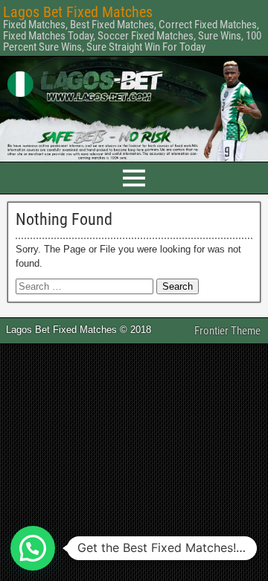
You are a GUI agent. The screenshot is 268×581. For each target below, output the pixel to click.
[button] (32, 548)
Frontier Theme (227, 330)
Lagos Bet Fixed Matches (78, 12)
